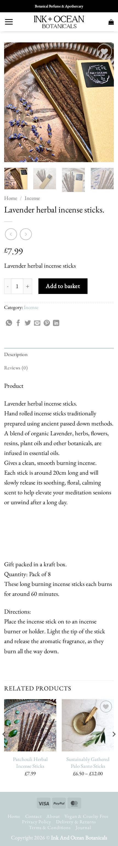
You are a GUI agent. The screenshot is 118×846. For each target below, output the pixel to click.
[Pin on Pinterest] (47, 323)
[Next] (105, 102)
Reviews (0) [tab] (16, 367)
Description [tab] (16, 354)
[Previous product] (26, 234)
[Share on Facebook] (18, 323)
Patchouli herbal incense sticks (30, 762)
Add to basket (63, 286)
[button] (8, 21)
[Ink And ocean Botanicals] (59, 22)
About (53, 816)
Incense (32, 198)
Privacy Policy (36, 822)
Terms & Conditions (50, 827)
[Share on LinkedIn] (56, 323)
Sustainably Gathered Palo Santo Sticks (87, 762)
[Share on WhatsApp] (9, 323)
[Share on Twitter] (28, 323)
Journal (83, 827)
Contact (33, 816)
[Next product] (11, 234)
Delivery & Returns (76, 822)
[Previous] (13, 102)
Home (10, 198)
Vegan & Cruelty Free (86, 816)
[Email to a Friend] (37, 323)
